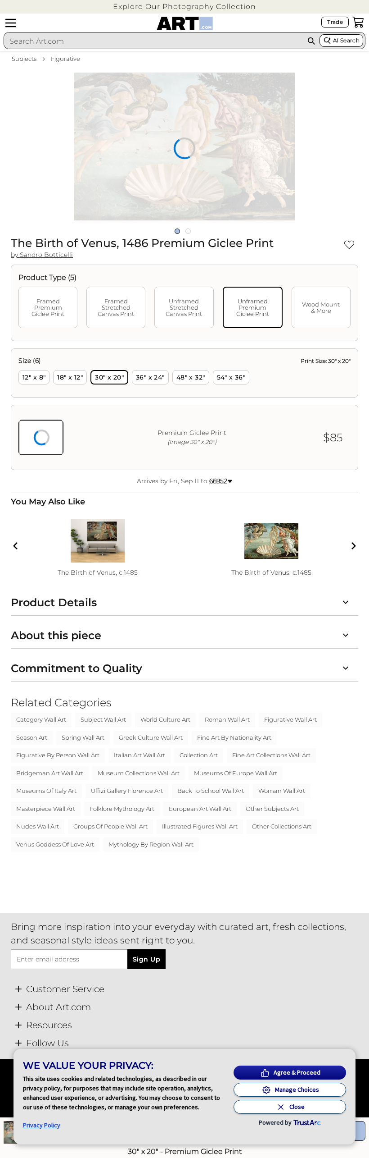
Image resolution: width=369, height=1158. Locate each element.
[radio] (34, 377)
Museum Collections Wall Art (139, 773)
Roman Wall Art (227, 719)
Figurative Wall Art (290, 719)
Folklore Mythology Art (122, 808)
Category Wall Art (41, 719)
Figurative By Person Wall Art (57, 755)
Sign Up (146, 959)
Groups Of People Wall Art (110, 826)
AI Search (346, 40)
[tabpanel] (184, 409)
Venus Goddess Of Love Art (55, 844)
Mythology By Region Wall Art (151, 844)
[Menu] (11, 23)
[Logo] (185, 23)
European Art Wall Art (200, 808)
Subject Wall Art (103, 719)
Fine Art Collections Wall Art (271, 755)
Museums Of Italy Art (46, 790)
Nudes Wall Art (37, 826)
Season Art (31, 737)
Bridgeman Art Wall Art (49, 773)
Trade (335, 21)
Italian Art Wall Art (139, 755)
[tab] (47, 307)
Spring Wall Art (83, 737)
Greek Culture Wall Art (151, 737)
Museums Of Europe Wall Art (235, 773)
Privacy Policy (41, 1125)
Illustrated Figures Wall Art (200, 826)
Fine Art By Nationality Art (234, 737)
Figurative (65, 58)
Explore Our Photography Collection (184, 6)
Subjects (24, 58)
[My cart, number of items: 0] (358, 22)
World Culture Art (165, 719)
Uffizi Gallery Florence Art (127, 790)
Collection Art (199, 755)
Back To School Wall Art (210, 790)
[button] (184, 6)
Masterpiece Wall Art (45, 808)
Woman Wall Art (281, 790)
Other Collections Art (281, 826)
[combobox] (153, 41)
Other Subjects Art (272, 808)
